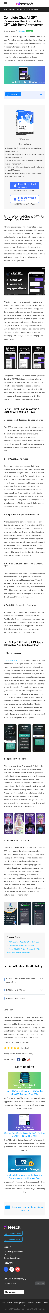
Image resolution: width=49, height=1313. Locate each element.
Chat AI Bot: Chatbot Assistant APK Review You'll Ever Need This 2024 (24, 1134)
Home (5, 9)
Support (23, 1303)
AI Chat (19, 9)
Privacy (16, 1303)
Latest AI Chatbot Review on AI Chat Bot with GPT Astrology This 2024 (24, 1092)
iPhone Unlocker (25, 144)
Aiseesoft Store (14, 1239)
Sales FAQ (7, 1255)
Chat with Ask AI (10, 660)
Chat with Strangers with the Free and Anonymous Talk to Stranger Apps (24, 1176)
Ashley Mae (21, 31)
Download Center (14, 1233)
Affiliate (38, 1303)
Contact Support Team (12, 1258)
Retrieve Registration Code (13, 1252)
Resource (12, 9)
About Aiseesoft (6, 1303)
